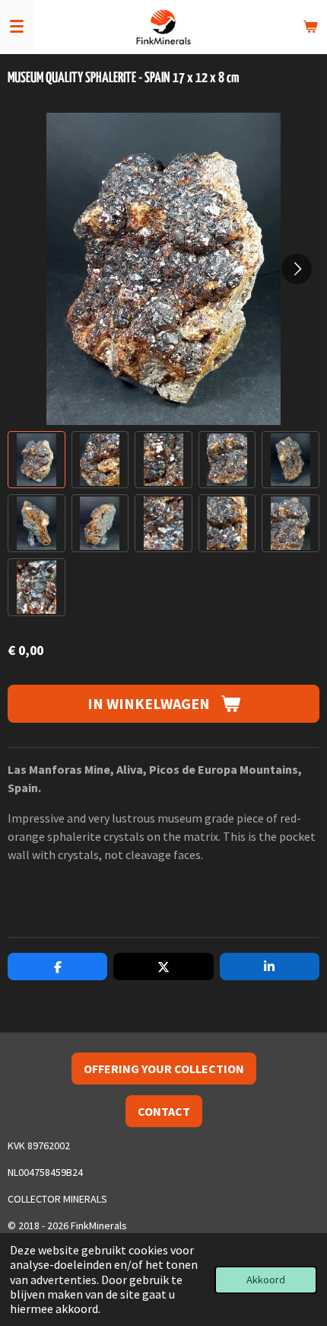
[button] (36, 460)
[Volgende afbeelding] (296, 269)
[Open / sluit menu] (16, 26)
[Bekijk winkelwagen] (310, 26)
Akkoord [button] (265, 1279)
